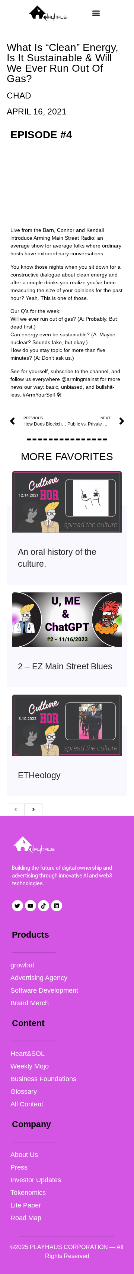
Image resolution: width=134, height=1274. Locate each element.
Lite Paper (25, 1205)
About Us (24, 1154)
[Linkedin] (56, 905)
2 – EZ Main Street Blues (65, 666)
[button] (96, 13)
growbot (22, 965)
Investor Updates (35, 1180)
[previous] (16, 809)
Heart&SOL (27, 1053)
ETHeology (39, 775)
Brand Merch (29, 1003)
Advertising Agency (38, 978)
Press (19, 1167)
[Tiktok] (43, 905)
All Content (26, 1104)
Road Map (25, 1218)
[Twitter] (17, 905)
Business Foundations (43, 1079)
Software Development (44, 990)
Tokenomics (28, 1192)
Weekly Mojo (29, 1066)
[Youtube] (30, 905)
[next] (33, 809)
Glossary (23, 1091)
